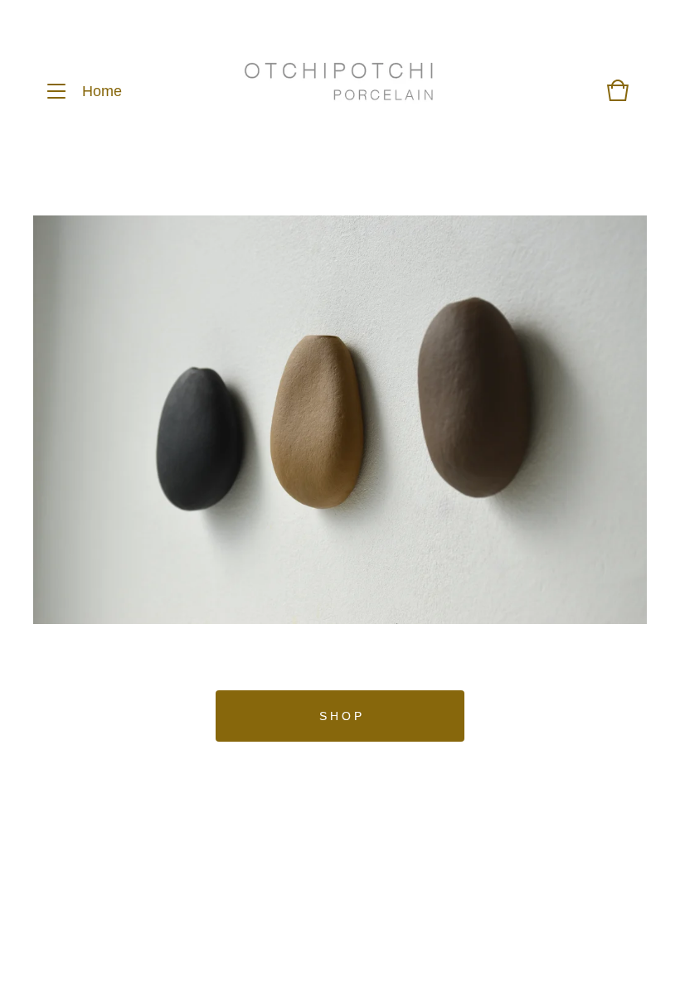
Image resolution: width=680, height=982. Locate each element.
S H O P (340, 716)
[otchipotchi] (338, 91)
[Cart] (617, 98)
